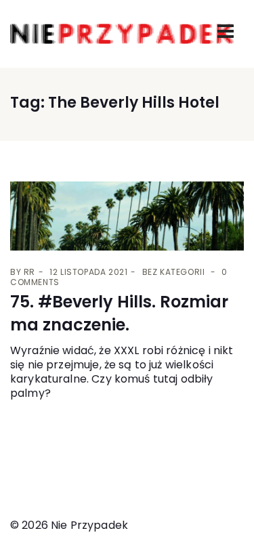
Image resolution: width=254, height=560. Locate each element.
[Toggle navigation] (225, 31)
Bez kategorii (173, 272)
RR (29, 272)
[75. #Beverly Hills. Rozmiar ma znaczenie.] (127, 216)
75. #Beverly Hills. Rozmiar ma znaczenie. (119, 313)
